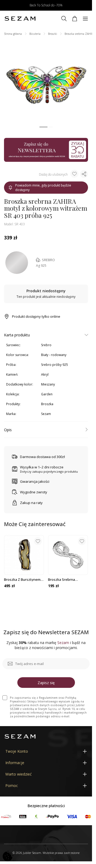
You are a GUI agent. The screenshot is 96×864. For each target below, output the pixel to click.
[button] (43, 127)
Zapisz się (46, 682)
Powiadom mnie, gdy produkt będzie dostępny (43, 187)
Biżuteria (35, 34)
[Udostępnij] (84, 174)
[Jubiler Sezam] (20, 18)
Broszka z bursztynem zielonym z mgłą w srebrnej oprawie (22, 579)
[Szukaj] (64, 18)
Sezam (46, 414)
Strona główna (13, 34)
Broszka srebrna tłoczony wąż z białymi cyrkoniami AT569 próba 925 (67, 579)
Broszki (52, 34)
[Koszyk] (74, 18)
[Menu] (85, 18)
